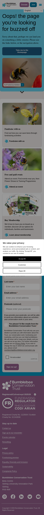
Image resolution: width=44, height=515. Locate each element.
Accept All (22, 259)
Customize (22, 265)
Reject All (22, 271)
